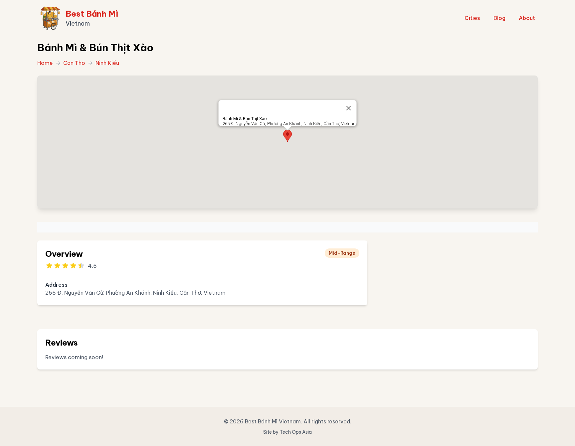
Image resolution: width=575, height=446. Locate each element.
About (527, 18)
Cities (472, 18)
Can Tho (74, 63)
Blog (499, 18)
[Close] (349, 108)
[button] (287, 136)
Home (45, 63)
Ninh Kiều (107, 63)
